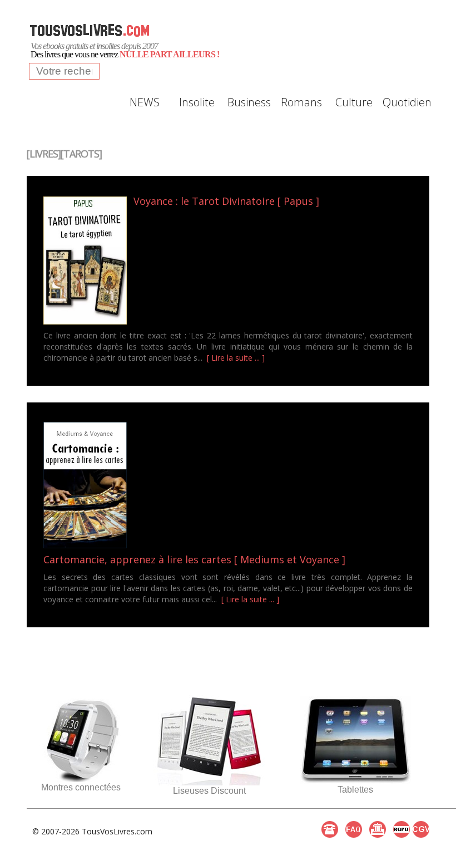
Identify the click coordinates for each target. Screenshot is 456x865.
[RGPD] (401, 829)
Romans (301, 102)
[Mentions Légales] (377, 829)
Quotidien (406, 102)
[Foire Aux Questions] (353, 829)
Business (249, 102)
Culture (354, 102)
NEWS (145, 102)
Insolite (197, 102)
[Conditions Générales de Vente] (421, 829)
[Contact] (329, 829)
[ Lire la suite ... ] (236, 357)
